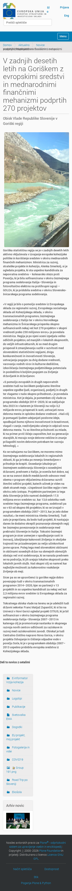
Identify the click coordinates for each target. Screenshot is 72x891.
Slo (48, 9)
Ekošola (16, 792)
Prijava (64, 7)
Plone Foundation (50, 851)
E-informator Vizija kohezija (17, 680)
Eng (66, 15)
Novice (40, 45)
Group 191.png (15, 770)
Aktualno (24, 45)
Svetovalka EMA (16, 717)
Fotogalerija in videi (18, 749)
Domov (7, 45)
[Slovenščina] (24, 11)
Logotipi (16, 698)
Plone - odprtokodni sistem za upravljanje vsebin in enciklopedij (37, 845)
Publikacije (18, 706)
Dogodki (16, 727)
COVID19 (17, 759)
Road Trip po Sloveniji (17, 782)
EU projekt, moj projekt (15, 737)
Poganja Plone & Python (36, 883)
